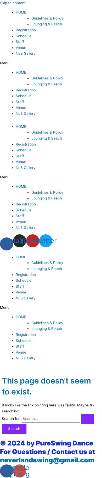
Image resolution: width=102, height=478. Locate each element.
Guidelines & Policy (47, 18)
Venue (21, 48)
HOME (21, 12)
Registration (26, 30)
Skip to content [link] (13, 3)
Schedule (23, 36)
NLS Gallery (26, 53)
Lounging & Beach (46, 24)
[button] (51, 63)
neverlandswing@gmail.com (47, 460)
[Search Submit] (87, 419)
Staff (20, 42)
